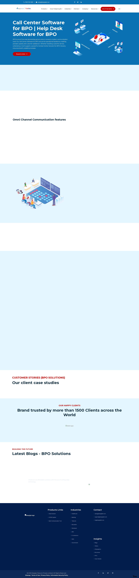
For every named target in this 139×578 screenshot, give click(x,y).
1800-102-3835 (44, 487)
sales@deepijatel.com (100, 513)
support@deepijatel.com (101, 517)
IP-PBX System (52, 517)
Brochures (97, 552)
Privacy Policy (45, 575)
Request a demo (20, 54)
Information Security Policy (59, 575)
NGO (73, 539)
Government (75, 542)
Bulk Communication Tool (55, 521)
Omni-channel (23, 123)
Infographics (98, 549)
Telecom (74, 521)
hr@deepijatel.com (99, 520)
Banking (74, 517)
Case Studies (98, 558)
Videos (96, 546)
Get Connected (36, 493)
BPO (73, 531)
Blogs (96, 542)
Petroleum (74, 528)
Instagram (112, 573)
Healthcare (74, 513)
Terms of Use (35, 575)
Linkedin (103, 573)
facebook (98, 573)
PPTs (96, 555)
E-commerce (75, 535)
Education (74, 524)
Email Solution (52, 513)
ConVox (109, 76)
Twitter (107, 573)
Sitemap (28, 575)
